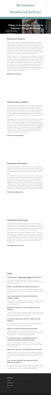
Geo (8, 387)
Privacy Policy (10, 383)
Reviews (8, 380)
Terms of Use (10, 385)
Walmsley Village (25, 277)
